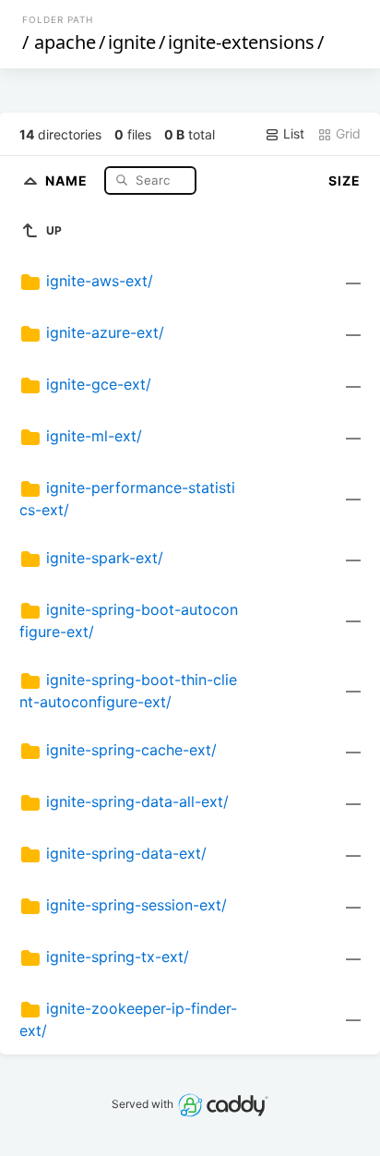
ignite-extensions (241, 42)
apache (65, 42)
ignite (132, 42)
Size (344, 180)
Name (68, 179)
